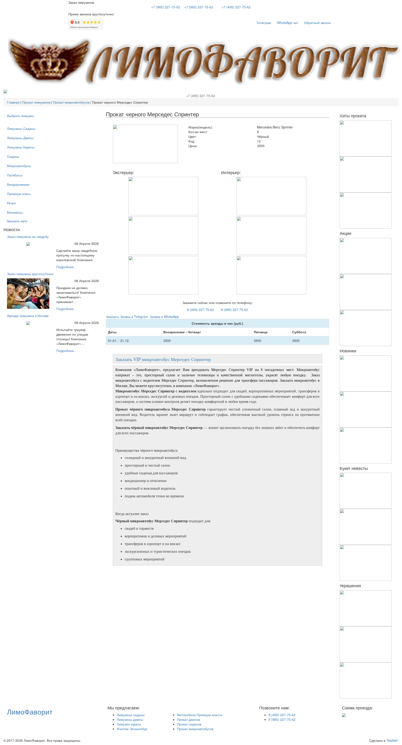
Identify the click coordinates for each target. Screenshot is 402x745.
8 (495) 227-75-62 (200, 309)
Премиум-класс (19, 193)
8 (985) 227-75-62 (234, 309)
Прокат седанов (189, 724)
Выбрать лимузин (20, 115)
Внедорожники (18, 184)
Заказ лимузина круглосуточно (30, 273)
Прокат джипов (188, 719)
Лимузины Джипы (20, 137)
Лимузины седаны (130, 714)
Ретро (11, 203)
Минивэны (15, 212)
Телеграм (263, 22)
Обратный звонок (317, 22)
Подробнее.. (65, 266)
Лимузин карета (129, 724)
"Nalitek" (392, 740)
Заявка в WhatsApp (164, 316)
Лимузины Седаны (21, 128)
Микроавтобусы (19, 165)
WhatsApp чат (287, 22)
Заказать (112, 316)
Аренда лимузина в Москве (28, 315)
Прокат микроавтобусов (195, 728)
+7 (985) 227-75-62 (165, 7)
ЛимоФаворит (30, 712)
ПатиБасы (14, 175)
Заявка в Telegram (134, 316)
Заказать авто (17, 221)
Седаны (13, 156)
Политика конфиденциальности (128, 740)
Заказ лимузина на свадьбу (28, 236)
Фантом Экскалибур (132, 728)
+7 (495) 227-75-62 (236, 7)
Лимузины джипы (130, 719)
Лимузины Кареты (20, 147)
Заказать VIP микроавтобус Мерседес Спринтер (163, 359)
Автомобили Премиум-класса (199, 714)
